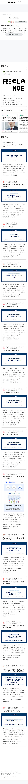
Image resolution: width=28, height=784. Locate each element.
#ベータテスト (6, 175)
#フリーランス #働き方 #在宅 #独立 (12, 255)
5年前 (15, 708)
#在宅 (17, 215)
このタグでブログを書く (20, 21)
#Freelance (6, 98)
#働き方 (13, 100)
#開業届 (5, 526)
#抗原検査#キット (14, 423)
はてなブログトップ (5, 774)
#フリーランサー (7, 102)
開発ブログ (18, 773)
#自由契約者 (6, 104)
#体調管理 (12, 297)
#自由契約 (12, 104)
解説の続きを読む (13, 34)
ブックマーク (5, 115)
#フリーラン (19, 104)
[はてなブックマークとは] (11, 110)
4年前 (13, 142)
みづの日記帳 (8, 142)
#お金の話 (12, 257)
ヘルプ (13, 773)
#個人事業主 (6, 217)
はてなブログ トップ (7, 14)
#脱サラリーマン (7, 743)
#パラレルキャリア (7, 339)
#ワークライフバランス (9, 337)
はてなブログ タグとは (6, 773)
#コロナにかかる (14, 465)
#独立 (21, 215)
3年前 (20, 71)
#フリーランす (16, 102)
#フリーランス (6, 100)
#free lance (12, 98)
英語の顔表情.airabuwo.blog (12, 71)
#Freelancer (19, 98)
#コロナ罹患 (6, 381)
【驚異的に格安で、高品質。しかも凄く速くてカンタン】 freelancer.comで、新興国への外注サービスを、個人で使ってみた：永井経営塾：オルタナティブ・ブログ (9, 118)
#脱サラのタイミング (8, 383)
